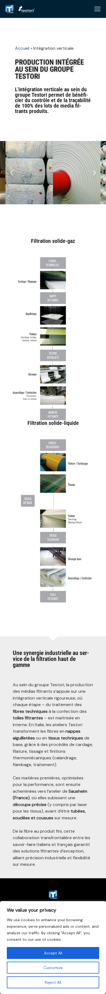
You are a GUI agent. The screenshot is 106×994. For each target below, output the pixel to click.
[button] (11, 172)
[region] (53, 947)
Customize (53, 967)
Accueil (22, 48)
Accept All (53, 953)
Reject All (53, 982)
